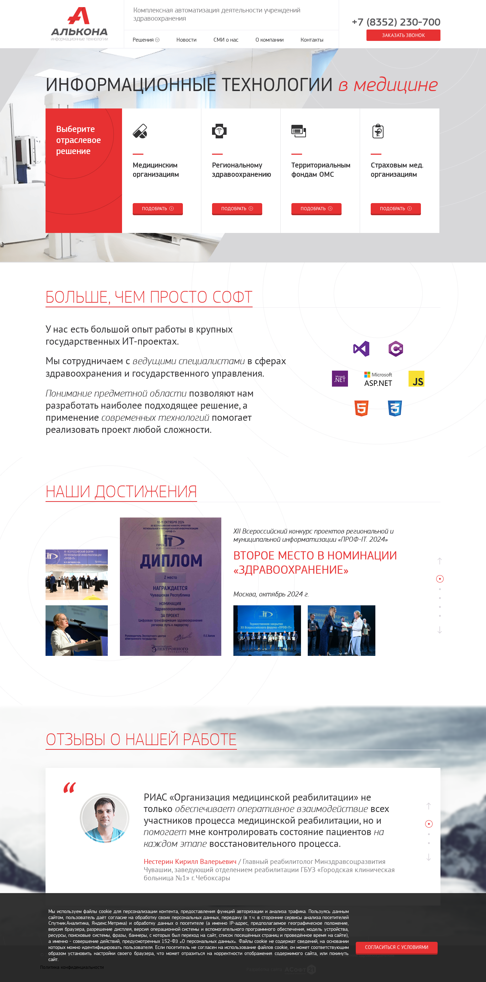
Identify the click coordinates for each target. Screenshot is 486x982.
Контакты (312, 39)
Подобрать (155, 208)
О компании (269, 39)
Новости (186, 39)
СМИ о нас (225, 39)
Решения (143, 39)
